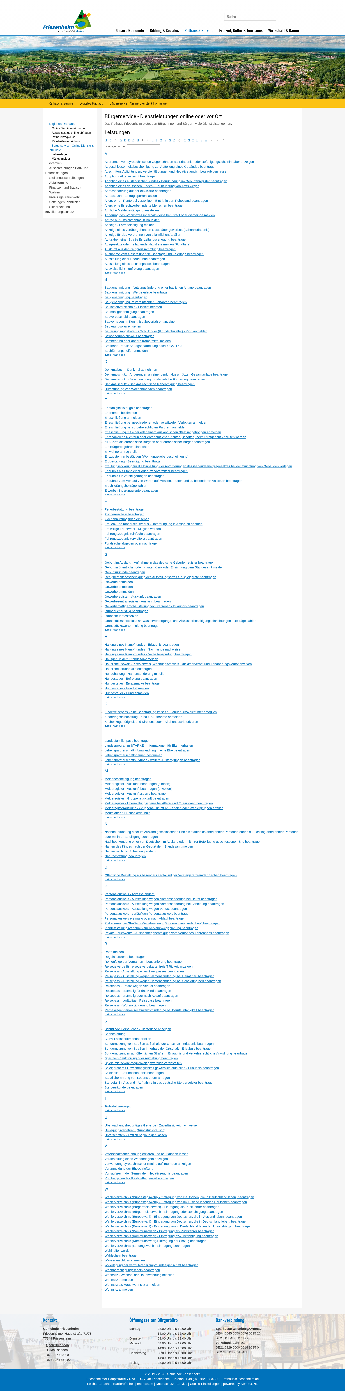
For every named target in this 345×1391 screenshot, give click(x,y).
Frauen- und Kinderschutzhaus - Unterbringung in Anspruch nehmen (154, 524)
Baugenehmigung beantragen (126, 297)
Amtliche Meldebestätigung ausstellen (132, 210)
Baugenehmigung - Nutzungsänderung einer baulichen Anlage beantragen (158, 287)
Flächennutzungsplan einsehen (127, 519)
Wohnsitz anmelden (119, 1289)
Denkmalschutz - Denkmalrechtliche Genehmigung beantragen (150, 384)
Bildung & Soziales (164, 30)
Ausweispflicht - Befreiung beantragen (132, 268)
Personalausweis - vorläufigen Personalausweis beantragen (147, 913)
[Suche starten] (271, 17)
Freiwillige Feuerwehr (64, 197)
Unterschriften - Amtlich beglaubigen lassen (136, 1135)
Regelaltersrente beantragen (125, 957)
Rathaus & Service (199, 30)
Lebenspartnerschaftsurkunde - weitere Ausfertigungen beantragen (152, 760)
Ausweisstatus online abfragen (71, 132)
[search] (143, 146)
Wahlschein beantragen (121, 1255)
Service (181, 1384)
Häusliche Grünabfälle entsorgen (128, 669)
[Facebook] (289, 15)
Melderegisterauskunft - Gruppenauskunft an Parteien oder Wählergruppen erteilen (164, 808)
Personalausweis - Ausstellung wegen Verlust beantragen (146, 909)
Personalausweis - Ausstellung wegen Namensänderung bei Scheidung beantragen (164, 904)
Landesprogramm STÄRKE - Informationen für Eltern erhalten (149, 745)
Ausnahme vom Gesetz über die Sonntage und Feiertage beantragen (154, 254)
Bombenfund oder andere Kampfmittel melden (138, 341)
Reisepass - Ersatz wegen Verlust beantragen (137, 986)
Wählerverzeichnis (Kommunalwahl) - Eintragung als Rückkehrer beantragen (159, 1231)
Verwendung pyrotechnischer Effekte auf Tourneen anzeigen (148, 1164)
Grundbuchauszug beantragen (126, 611)
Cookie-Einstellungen (205, 1384)
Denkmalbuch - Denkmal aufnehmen (131, 369)
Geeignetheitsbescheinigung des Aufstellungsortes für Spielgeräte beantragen (160, 577)
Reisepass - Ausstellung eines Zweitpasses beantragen (144, 971)
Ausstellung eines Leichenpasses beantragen (137, 264)
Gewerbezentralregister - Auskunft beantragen (138, 601)
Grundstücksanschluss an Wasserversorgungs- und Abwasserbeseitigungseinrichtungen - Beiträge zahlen (180, 621)
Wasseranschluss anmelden (125, 1260)
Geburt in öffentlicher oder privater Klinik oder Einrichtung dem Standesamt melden (164, 567)
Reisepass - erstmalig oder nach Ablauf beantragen (141, 995)
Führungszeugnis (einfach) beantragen (132, 534)
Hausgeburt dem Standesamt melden (131, 659)
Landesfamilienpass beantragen (127, 740)
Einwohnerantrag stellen (122, 451)
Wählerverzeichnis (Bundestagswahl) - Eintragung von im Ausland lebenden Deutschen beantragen (176, 1202)
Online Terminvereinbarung (69, 128)
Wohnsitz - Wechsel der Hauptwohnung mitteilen (139, 1275)
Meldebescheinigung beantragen (128, 779)
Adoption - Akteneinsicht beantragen (131, 176)
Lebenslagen (60, 154)
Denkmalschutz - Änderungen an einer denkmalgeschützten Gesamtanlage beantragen (167, 374)
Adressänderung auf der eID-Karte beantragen (138, 191)
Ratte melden (114, 952)
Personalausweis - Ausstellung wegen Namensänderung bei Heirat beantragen (161, 899)
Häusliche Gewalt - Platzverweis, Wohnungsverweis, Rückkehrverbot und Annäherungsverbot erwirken (178, 664)
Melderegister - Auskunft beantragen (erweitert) (138, 789)
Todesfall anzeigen (118, 1106)
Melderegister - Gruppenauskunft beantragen (137, 798)
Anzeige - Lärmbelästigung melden (130, 225)
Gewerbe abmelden (119, 582)
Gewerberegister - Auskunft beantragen (133, 596)
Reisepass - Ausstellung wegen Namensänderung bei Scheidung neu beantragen (163, 981)
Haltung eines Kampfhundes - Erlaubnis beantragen (142, 644)
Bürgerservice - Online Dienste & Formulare (138, 103)
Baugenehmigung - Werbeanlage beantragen (137, 292)
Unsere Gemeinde (130, 30)
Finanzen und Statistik (65, 187)
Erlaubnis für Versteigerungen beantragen (134, 476)
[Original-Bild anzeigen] (172, 98)
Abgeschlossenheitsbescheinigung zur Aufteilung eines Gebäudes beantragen (160, 166)
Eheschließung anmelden (123, 417)
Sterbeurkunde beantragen (124, 1087)
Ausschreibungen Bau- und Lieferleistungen (66, 170)
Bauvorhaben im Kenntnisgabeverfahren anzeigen (140, 321)
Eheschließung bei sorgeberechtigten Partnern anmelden (145, 427)
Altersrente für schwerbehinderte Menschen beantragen (144, 205)
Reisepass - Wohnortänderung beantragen (135, 1005)
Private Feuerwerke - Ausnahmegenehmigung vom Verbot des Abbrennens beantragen (167, 933)
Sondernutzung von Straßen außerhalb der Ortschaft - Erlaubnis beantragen (159, 1043)
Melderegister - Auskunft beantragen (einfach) (137, 784)
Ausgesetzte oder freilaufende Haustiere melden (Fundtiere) (147, 244)
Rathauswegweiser (64, 137)
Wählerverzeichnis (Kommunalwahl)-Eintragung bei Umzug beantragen (155, 1241)
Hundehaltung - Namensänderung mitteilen (135, 674)
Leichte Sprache (99, 1384)
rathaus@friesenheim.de (241, 1379)
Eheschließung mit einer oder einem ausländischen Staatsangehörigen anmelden (163, 432)
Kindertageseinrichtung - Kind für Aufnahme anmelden (143, 717)
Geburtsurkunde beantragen (125, 572)
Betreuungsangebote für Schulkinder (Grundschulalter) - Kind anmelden (156, 331)
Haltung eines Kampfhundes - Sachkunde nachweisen (143, 649)
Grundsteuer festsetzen (121, 616)
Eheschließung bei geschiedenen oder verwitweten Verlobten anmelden (156, 422)
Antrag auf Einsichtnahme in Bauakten (132, 220)
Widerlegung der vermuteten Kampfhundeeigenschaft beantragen (151, 1265)
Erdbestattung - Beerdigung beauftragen (133, 461)
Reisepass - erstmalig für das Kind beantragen (138, 991)
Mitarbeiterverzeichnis (66, 141)
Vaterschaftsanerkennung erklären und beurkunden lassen (146, 1154)
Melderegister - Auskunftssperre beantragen (136, 793)
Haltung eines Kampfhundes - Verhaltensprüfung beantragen (148, 654)
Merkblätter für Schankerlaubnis (127, 813)
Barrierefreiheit (123, 1384)
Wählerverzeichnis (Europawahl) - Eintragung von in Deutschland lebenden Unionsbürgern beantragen (178, 1226)
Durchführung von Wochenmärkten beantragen (138, 389)
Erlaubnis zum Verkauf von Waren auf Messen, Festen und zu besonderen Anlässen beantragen (173, 481)
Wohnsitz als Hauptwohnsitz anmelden (132, 1284)
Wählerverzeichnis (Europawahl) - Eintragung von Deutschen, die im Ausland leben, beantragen (173, 1216)
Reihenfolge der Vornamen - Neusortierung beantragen (144, 961)
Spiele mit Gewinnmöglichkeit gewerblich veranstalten (143, 1063)
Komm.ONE (249, 1384)
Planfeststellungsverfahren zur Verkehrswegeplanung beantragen (151, 928)
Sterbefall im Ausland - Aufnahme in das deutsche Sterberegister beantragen (159, 1082)
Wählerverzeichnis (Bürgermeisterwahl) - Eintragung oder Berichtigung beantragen (164, 1212)
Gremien (55, 163)
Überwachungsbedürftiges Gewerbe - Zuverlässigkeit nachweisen (152, 1125)
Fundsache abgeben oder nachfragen (131, 543)
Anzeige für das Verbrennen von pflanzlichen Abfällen (143, 234)
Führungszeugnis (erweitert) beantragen (133, 538)
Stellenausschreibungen (66, 178)
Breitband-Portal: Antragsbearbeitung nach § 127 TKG (143, 346)
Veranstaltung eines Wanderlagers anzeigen (136, 1159)
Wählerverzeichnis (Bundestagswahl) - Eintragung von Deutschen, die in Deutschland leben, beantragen (179, 1197)
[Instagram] (297, 15)
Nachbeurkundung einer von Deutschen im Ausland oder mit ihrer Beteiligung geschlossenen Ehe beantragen (183, 841)
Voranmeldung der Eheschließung (129, 1168)
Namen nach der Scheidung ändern (130, 851)
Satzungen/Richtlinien (64, 202)
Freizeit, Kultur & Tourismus (241, 30)
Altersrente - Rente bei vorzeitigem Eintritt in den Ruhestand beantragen (156, 200)
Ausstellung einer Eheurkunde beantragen (135, 259)
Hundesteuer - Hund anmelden (127, 693)
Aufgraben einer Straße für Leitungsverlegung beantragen (146, 239)
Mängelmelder (61, 158)
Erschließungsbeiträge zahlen (126, 485)
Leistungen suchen (115, 146)
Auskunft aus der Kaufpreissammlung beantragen (140, 249)
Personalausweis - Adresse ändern (130, 894)
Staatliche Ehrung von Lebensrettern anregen (137, 1078)
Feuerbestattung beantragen (125, 509)
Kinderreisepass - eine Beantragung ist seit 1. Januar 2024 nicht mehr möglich (161, 712)
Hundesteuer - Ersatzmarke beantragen (133, 683)
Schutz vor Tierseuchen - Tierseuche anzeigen (138, 1029)
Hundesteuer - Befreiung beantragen (131, 678)
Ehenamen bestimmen (121, 413)
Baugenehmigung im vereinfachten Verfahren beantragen (146, 302)
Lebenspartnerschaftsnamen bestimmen (133, 755)
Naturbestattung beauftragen (125, 856)
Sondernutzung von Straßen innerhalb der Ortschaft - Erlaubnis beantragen (158, 1048)
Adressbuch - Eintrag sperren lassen (131, 196)
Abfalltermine (58, 182)
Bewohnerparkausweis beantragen (129, 336)
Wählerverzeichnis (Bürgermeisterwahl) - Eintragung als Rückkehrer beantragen (162, 1207)
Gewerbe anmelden (119, 587)
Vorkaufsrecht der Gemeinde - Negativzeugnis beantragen (146, 1173)
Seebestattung (115, 1034)
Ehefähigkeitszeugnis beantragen (128, 408)
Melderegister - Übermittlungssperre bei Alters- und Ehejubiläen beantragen (159, 803)
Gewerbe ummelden (119, 591)
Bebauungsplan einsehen (123, 326)
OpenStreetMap (57, 1345)
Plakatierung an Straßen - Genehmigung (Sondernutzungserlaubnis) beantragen (162, 923)
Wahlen (54, 192)
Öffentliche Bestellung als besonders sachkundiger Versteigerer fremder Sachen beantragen (171, 875)
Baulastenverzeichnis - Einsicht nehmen (133, 307)
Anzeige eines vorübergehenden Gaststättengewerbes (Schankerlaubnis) (157, 230)
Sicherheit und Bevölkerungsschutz (59, 209)
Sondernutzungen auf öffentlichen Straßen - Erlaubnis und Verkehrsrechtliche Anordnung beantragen (177, 1053)
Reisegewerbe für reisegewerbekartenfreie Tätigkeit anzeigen (149, 966)
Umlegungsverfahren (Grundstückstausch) (135, 1130)
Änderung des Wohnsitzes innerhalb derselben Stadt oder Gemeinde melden (160, 215)
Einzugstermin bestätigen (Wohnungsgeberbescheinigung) (146, 456)
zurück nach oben (115, 272)
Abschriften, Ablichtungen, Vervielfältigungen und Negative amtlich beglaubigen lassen (166, 171)
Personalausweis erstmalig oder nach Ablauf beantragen (145, 918)
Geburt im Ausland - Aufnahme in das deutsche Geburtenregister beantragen (160, 562)
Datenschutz (165, 1384)
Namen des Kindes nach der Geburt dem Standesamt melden (149, 846)
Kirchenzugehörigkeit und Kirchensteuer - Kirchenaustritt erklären (151, 722)
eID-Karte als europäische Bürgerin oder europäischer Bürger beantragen (157, 442)
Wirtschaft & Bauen (283, 30)
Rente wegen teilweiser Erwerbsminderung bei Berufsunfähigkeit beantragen (159, 1010)
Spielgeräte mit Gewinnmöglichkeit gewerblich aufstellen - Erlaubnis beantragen (162, 1068)
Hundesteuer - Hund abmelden (127, 688)
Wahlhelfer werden (118, 1250)
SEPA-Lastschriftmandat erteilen (128, 1039)
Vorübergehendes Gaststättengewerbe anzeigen (139, 1178)
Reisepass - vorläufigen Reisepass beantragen (138, 1000)
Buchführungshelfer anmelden (126, 351)
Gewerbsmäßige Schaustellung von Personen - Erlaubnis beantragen (154, 606)
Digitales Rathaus (91, 103)
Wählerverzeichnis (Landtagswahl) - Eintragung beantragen (147, 1246)
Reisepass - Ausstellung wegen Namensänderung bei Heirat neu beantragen (159, 976)
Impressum (145, 1384)
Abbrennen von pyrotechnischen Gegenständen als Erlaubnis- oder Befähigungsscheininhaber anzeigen (179, 162)
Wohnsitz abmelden (119, 1280)
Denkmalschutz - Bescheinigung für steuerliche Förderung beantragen (155, 379)
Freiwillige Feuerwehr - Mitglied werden (133, 529)
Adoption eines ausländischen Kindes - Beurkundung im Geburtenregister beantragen (166, 181)
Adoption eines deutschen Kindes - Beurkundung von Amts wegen (152, 186)
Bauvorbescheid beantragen (125, 317)
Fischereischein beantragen (124, 514)
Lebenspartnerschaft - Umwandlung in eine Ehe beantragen (147, 750)
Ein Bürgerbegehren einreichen (127, 447)
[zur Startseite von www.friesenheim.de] (67, 31)
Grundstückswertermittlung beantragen (132, 625)
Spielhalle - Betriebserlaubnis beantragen (134, 1073)
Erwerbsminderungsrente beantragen (131, 490)
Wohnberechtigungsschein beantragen (132, 1270)
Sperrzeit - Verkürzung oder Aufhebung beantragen (141, 1058)
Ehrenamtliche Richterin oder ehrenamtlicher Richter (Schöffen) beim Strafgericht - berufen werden (175, 437)
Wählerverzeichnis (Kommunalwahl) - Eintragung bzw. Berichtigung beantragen (161, 1236)
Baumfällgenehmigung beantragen (129, 312)
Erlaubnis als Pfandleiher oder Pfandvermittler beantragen (146, 471)
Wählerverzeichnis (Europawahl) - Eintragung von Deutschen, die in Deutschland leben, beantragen (176, 1221)
